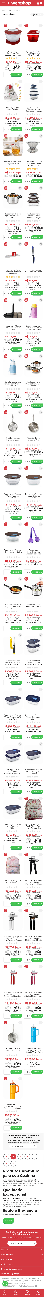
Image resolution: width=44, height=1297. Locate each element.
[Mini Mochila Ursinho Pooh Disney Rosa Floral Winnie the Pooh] (33, 823)
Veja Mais (8, 1221)
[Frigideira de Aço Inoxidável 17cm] (33, 437)
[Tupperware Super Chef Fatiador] (13, 106)
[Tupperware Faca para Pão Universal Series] (33, 269)
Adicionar (16, 75)
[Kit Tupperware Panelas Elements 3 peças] (33, 381)
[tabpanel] (23, 19)
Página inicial (6, 10)
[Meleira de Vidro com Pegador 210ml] (13, 159)
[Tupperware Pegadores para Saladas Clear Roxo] (33, 548)
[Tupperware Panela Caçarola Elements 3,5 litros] (13, 213)
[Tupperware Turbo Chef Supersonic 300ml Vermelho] (33, 50)
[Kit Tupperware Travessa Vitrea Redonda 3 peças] (33, 213)
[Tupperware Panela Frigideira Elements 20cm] (13, 604)
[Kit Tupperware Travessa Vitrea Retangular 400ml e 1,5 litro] (33, 659)
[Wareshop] (21, 3)
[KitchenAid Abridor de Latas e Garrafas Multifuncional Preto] (33, 935)
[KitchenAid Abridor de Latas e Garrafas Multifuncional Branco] (13, 935)
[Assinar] (35, 1146)
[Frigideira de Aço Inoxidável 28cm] (13, 1047)
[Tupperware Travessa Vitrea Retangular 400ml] (33, 714)
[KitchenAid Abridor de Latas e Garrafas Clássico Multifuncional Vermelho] (13, 991)
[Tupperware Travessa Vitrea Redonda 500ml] (33, 493)
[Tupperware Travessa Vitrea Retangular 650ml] (13, 823)
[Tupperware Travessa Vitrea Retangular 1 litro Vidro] (33, 768)
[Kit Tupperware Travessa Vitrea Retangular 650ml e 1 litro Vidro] (13, 768)
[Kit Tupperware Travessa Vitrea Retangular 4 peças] (33, 106)
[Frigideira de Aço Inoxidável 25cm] (13, 437)
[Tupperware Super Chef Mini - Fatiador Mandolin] (13, 269)
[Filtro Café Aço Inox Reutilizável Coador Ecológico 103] (33, 159)
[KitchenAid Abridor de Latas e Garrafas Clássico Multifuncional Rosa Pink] (33, 991)
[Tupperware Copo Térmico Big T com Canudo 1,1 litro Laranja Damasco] (13, 1103)
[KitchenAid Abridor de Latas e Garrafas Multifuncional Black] (33, 879)
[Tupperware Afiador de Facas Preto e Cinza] (13, 325)
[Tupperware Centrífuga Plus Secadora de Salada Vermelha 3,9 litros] (13, 50)
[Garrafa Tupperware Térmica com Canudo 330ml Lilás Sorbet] (33, 325)
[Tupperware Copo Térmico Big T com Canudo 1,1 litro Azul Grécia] (33, 1047)
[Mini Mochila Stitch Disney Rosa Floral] (13, 879)
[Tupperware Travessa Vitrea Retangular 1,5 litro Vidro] (13, 714)
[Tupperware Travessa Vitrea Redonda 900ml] (13, 493)
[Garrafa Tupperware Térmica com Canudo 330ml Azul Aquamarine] (13, 381)
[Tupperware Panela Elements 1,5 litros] (33, 604)
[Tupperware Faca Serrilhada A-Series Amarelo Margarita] (13, 659)
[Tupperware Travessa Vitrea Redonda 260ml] (13, 548)
